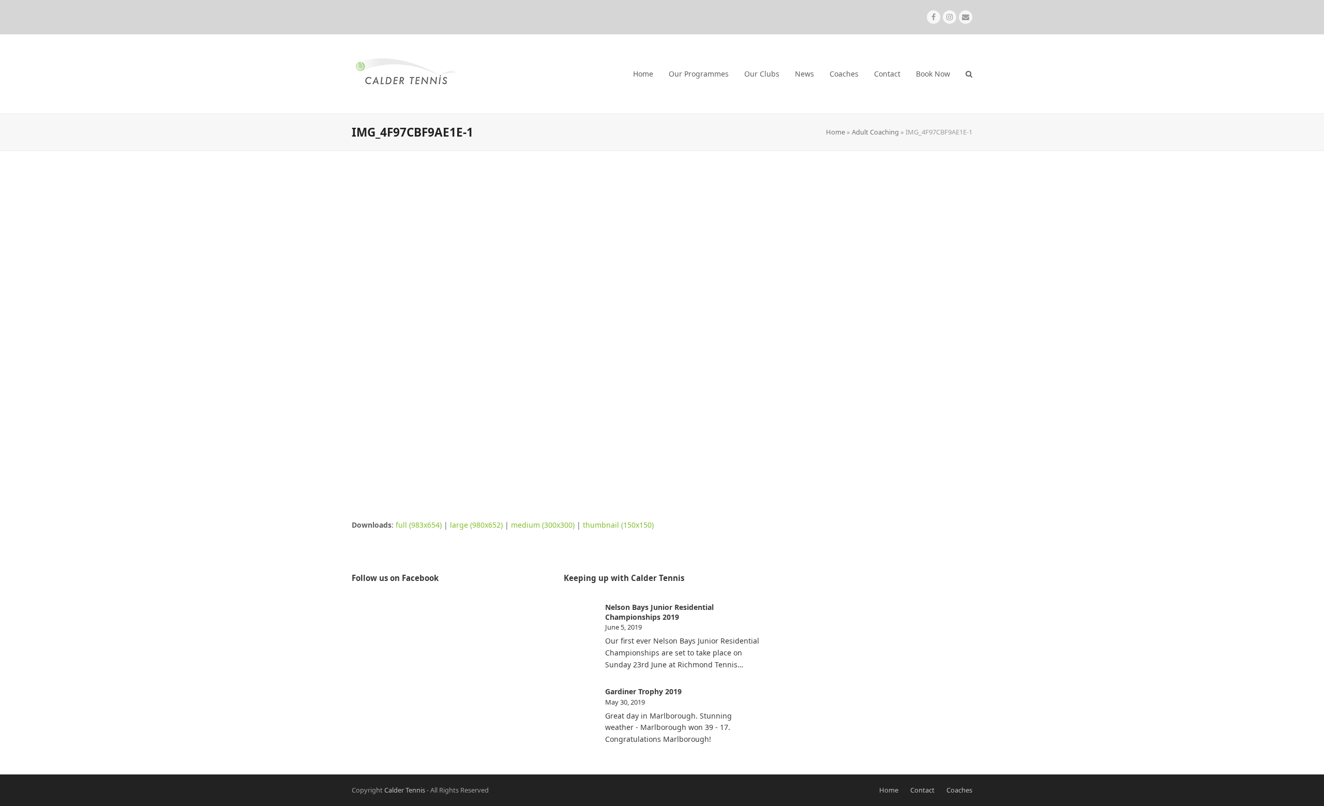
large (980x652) (476, 525)
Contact (922, 790)
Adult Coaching (875, 132)
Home (835, 132)
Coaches (959, 790)
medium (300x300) (543, 525)
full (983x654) (419, 525)
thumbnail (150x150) (618, 525)
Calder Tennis (404, 790)
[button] (969, 74)
